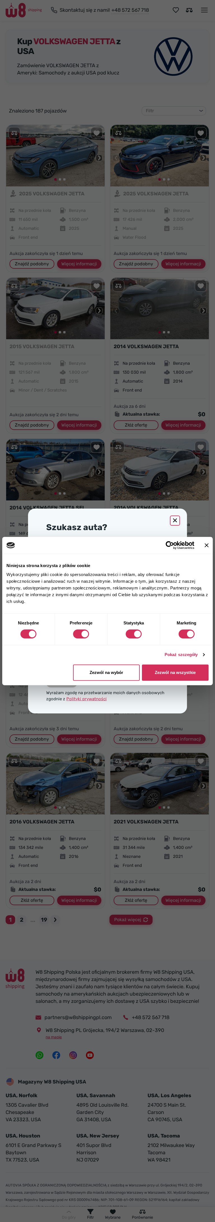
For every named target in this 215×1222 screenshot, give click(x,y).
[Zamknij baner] (207, 545)
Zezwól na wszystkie (175, 672)
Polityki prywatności (86, 698)
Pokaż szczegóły (181, 654)
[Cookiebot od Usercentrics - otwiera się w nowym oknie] (169, 545)
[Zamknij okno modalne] (175, 521)
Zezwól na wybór (106, 672)
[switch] (81, 633)
